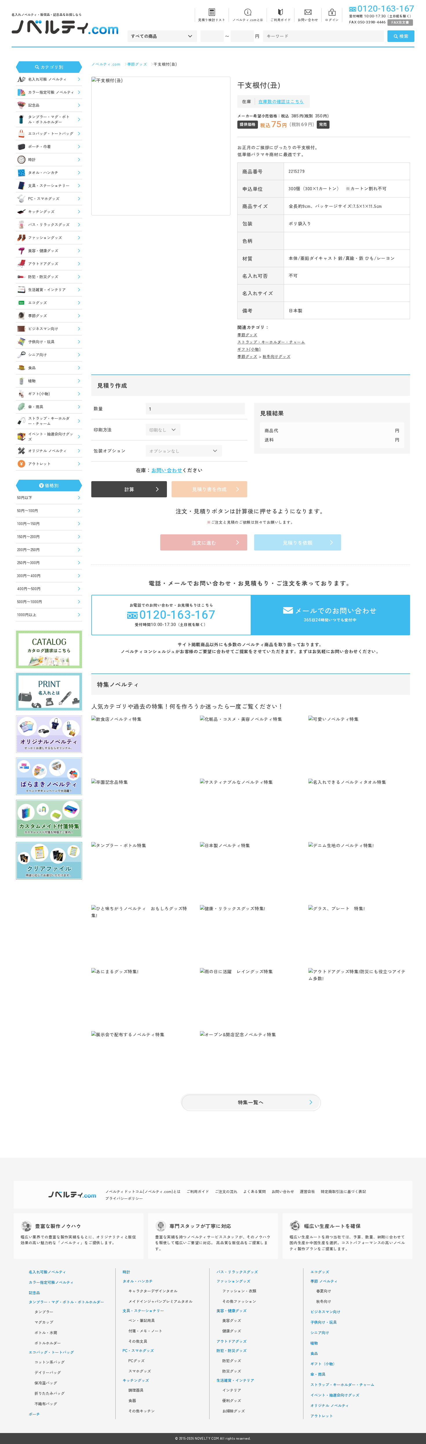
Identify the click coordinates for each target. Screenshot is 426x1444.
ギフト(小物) (39, 393)
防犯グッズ (231, 1360)
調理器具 (135, 1390)
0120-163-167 (385, 9)
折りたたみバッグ (49, 1393)
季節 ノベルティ (324, 1281)
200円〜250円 (28, 549)
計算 (129, 489)
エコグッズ (37, 302)
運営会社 (307, 1191)
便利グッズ (231, 1400)
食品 (32, 367)
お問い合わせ (308, 19)
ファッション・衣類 (239, 1291)
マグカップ (43, 1322)
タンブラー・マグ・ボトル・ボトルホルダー (49, 119)
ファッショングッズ (45, 237)
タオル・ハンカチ (43, 172)
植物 (32, 380)
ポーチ (34, 1414)
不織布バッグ (45, 1403)
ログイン (332, 19)
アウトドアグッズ (43, 263)
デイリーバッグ (47, 1372)
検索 (404, 36)
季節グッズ (37, 315)
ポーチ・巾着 (39, 146)
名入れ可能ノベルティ (47, 1272)
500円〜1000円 (29, 601)
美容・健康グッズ (43, 250)
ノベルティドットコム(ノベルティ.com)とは (143, 1191)
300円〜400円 (29, 575)
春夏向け (323, 1291)
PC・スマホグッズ (43, 198)
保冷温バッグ (45, 1383)
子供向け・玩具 (41, 341)
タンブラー (43, 1311)
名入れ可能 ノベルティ (47, 79)
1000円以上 (26, 614)
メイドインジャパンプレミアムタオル (160, 1301)
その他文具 (137, 1341)
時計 (32, 159)
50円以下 (24, 497)
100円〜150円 (28, 523)
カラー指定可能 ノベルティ (51, 92)
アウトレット (39, 463)
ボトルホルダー (47, 1343)
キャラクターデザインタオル (152, 1291)
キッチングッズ (41, 211)
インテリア (231, 1390)
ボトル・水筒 (45, 1332)
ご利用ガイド (280, 19)
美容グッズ (231, 1320)
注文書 (400, 22)
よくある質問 (254, 1191)
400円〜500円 (29, 588)
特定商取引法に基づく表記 (343, 1191)
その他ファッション (239, 1301)
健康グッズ (231, 1331)
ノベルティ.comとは (247, 19)
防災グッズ (231, 1371)
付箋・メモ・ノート (145, 1331)
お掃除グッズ (233, 1411)
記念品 (33, 105)
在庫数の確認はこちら (281, 101)
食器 (132, 1400)
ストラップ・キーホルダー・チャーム (49, 421)
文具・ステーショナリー (49, 185)
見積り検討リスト (211, 19)
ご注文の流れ (226, 1191)
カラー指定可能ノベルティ (51, 1282)
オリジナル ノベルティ (47, 450)
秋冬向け (323, 1301)
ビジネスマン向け (43, 328)
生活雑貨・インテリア (47, 289)
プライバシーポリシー (124, 1198)
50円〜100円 (27, 510)
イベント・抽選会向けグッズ (50, 436)
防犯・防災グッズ (43, 276)
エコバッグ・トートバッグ (50, 133)
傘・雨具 (35, 406)
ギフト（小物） (323, 1364)
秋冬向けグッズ (276, 356)
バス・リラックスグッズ (49, 224)
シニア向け (37, 354)
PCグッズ (136, 1360)
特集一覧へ (251, 1102)
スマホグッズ (139, 1371)
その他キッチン (141, 1411)
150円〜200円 (28, 536)
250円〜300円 (28, 562)
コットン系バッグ (49, 1362)
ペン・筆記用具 (141, 1320)
